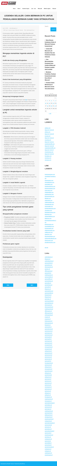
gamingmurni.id (48, 331)
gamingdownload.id (49, 403)
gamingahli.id (48, 339)
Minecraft (17, 30)
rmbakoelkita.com (49, 192)
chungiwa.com (48, 210)
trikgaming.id (48, 297)
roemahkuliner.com (49, 182)
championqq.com (49, 152)
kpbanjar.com (48, 218)
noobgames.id (48, 439)
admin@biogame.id (13, 28)
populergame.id (48, 455)
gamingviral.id (48, 407)
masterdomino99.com (50, 148)
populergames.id (49, 435)
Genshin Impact (11, 30)
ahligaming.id (48, 367)
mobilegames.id (49, 275)
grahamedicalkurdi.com (50, 238)
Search (46, 26)
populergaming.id (49, 419)
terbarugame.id (48, 321)
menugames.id (48, 369)
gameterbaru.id (48, 285)
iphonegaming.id (49, 307)
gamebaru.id (48, 437)
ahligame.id (48, 393)
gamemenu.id (48, 383)
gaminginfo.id (48, 327)
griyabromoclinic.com (50, 242)
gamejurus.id (48, 381)
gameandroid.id (48, 263)
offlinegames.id (48, 271)
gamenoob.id (48, 433)
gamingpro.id (48, 409)
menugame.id (48, 401)
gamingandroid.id (49, 301)
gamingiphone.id (49, 291)
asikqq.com (47, 128)
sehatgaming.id (48, 417)
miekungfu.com (48, 200)
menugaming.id (48, 347)
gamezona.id (48, 385)
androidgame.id (48, 257)
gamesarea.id (48, 389)
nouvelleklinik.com (49, 226)
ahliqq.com (47, 132)
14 (53, 103)
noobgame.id (48, 449)
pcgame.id (47, 317)
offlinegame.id (48, 311)
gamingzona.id (48, 343)
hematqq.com (48, 156)
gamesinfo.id (48, 273)
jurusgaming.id (48, 345)
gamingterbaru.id (49, 303)
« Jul (50, 113)
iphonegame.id (48, 305)
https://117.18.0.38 (49, 146)
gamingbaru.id (48, 405)
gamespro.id (48, 427)
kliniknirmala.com (49, 224)
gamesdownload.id (49, 431)
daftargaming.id (48, 415)
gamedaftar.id (48, 443)
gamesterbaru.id (49, 281)
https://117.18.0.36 (49, 130)
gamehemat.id (48, 375)
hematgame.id (48, 397)
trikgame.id (47, 259)
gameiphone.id (48, 265)
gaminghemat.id (49, 329)
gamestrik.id (48, 287)
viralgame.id (48, 451)
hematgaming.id (49, 363)
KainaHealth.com (49, 228)
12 (49, 103)
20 (51, 106)
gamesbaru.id (48, 429)
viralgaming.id (48, 421)
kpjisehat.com (48, 214)
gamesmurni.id (48, 355)
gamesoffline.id (48, 279)
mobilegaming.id (49, 309)
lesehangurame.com (50, 174)
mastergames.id (49, 399)
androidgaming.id (49, 261)
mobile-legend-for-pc (30, 30)
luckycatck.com (48, 190)
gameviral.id (48, 441)
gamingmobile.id (49, 293)
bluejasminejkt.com (49, 196)
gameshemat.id (48, 371)
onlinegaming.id (49, 315)
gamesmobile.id (49, 277)
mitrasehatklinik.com (50, 216)
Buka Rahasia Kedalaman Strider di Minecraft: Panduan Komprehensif (50, 43)
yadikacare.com (49, 232)
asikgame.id (48, 395)
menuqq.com (48, 160)
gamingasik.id (48, 337)
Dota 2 (6, 30)
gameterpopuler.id (49, 447)
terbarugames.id (49, 323)
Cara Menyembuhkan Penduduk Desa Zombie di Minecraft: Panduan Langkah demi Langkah (50, 64)
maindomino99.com (49, 144)
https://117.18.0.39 (49, 134)
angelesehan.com (49, 194)
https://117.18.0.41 (49, 142)
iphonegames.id (49, 267)
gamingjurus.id (48, 333)
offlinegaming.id (49, 313)
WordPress (22, 463)
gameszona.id (48, 365)
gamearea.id (48, 391)
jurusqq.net (47, 136)
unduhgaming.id (49, 411)
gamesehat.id (48, 445)
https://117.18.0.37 (49, 150)
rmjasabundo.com (49, 204)
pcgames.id (47, 319)
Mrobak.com (48, 198)
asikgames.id (48, 377)
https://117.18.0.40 (49, 154)
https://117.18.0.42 (49, 138)
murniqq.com (48, 158)
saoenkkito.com (48, 184)
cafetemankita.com (49, 202)
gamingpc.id (48, 299)
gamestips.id (48, 283)
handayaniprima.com (50, 186)
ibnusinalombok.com (50, 236)
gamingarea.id (48, 341)
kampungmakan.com (50, 188)
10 (45, 103)
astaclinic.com (48, 234)
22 (55, 106)
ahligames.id (48, 373)
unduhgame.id (48, 453)
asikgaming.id (48, 351)
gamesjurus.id (48, 357)
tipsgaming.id (48, 295)
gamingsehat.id (48, 413)
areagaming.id (48, 349)
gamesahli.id (48, 361)
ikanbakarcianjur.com (50, 212)
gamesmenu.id (48, 353)
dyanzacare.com (49, 240)
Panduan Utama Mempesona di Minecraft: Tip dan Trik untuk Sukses (49, 85)
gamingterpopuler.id (50, 423)
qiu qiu (46, 247)
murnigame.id (48, 387)
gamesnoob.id (48, 425)
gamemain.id (48, 379)
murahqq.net (48, 140)
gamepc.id (47, 269)
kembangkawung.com (50, 208)
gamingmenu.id (48, 335)
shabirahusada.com (49, 230)
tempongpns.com (49, 180)
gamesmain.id (48, 359)
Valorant (21, 30)
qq (26, 99)
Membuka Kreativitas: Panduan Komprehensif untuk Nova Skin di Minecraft (50, 76)
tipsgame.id (47, 325)
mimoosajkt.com (49, 206)
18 (47, 106)
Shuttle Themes (10, 463)
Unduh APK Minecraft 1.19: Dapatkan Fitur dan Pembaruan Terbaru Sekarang (50, 52)
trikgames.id (48, 289)
